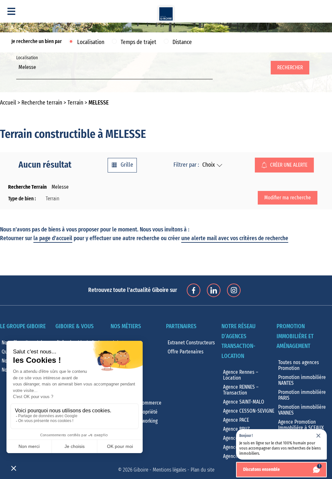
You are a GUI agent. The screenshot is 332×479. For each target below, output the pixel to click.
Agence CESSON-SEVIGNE (248, 411)
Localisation (90, 42)
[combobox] (114, 71)
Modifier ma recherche (287, 197)
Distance (182, 42)
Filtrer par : (186, 165)
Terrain (75, 103)
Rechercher (290, 67)
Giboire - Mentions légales (160, 470)
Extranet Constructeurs (191, 342)
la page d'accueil (52, 238)
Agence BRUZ (236, 429)
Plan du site (202, 470)
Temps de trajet (138, 42)
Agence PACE (236, 420)
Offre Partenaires (186, 351)
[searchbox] (20, 74)
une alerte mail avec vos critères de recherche (234, 238)
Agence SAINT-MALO (243, 402)
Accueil (8, 103)
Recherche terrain (41, 103)
